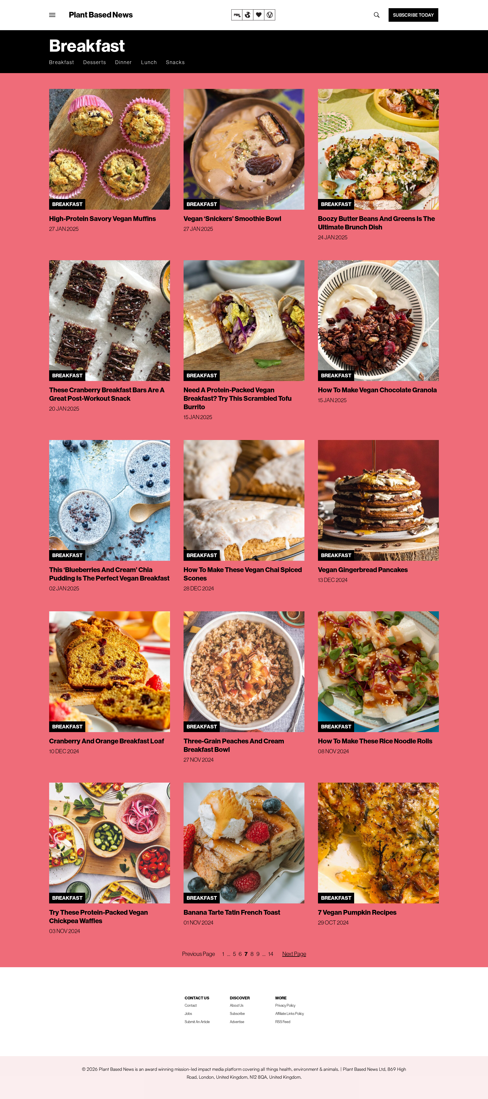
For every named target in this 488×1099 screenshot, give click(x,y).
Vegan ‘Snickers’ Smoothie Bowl (232, 218)
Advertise (237, 1021)
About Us (236, 1005)
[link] (253, 15)
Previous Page (198, 953)
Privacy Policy (285, 1005)
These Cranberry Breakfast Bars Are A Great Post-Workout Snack (107, 394)
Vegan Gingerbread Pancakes (363, 569)
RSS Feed (282, 1021)
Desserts (94, 62)
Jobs (188, 1013)
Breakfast (61, 62)
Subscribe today (413, 15)
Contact (191, 1005)
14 (270, 953)
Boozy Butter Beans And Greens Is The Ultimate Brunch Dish (376, 222)
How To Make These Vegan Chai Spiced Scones (243, 573)
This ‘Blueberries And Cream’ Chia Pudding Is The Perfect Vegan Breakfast (109, 573)
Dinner (123, 62)
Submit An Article (197, 1021)
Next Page (294, 953)
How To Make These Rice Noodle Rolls (375, 741)
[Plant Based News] (52, 15)
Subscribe (237, 1013)
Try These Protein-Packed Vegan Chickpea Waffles (98, 916)
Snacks (175, 62)
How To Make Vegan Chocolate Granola (377, 390)
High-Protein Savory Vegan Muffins (102, 218)
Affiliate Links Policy (289, 1013)
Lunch (149, 62)
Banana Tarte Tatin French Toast (232, 912)
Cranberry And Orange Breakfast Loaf (106, 741)
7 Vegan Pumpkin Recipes (357, 912)
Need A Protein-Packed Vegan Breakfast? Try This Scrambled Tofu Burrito (238, 398)
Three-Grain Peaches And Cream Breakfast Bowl (234, 745)
